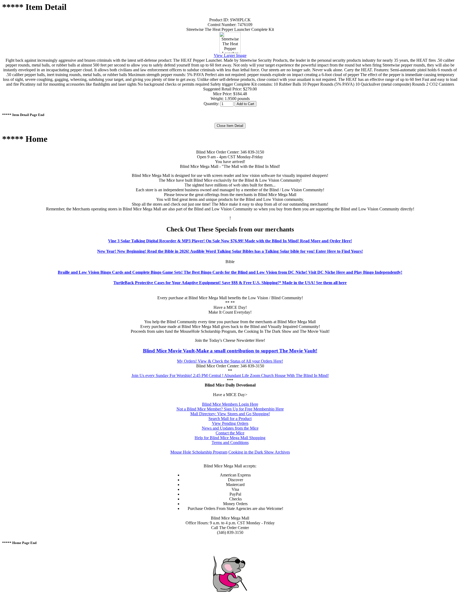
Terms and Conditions (230, 442)
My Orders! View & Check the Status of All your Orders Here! (230, 361)
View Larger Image (230, 55)
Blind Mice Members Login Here (230, 404)
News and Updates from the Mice (230, 428)
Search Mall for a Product (230, 418)
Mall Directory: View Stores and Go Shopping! (230, 414)
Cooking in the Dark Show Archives (259, 452)
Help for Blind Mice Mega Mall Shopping (230, 437)
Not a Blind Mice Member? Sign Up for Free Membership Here (230, 409)
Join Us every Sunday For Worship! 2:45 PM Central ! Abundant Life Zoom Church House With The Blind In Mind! (230, 375)
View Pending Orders (230, 423)
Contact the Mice (230, 433)
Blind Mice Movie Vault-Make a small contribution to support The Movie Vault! (230, 351)
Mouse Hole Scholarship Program (198, 452)
